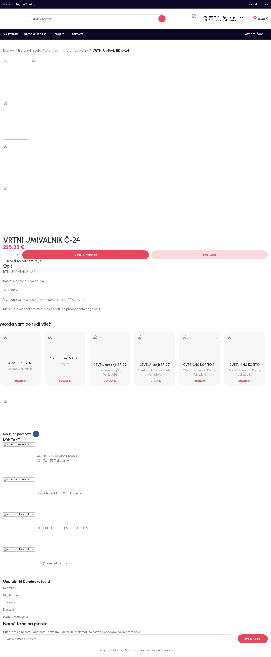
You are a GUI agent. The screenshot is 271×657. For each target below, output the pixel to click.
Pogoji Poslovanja (15, 617)
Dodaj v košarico (85, 254)
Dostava (9, 609)
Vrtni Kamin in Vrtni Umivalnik (67, 51)
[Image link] (66, 415)
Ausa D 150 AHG (20, 363)
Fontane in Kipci (109, 370)
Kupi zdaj (209, 254)
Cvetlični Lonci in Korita (154, 370)
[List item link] (135, 563)
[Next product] (14, 56)
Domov (8, 51)
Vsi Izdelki (25, 369)
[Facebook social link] (36, 434)
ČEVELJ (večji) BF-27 (155, 365)
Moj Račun (10, 595)
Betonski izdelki (29, 51)
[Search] (162, 18)
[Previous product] (5, 56)
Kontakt (8, 588)
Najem (12, 369)
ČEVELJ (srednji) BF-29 (109, 365)
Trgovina (9, 602)
